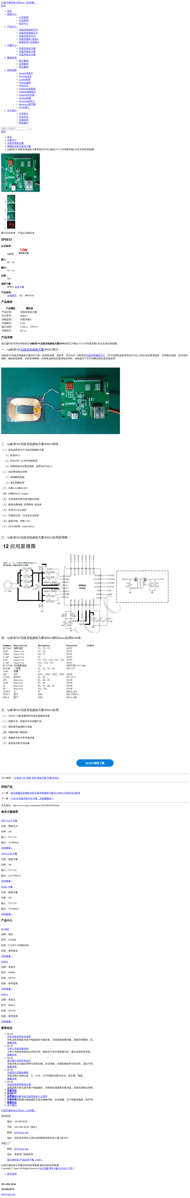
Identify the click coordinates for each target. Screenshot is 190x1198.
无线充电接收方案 (32, 349)
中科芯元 (23, 85)
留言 (3, 5)
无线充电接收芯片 (28, 33)
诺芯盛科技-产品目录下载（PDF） (25, 1160)
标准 (19, 778)
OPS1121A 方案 (9, 820)
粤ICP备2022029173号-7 (61, 1168)
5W (24, 778)
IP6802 (4, 962)
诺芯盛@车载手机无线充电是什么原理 (27, 1096)
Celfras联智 (24, 79)
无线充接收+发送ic (29, 39)
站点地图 (44, 1168)
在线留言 (12, 295)
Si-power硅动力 (27, 101)
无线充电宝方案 (27, 54)
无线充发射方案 (27, 48)
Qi (15, 778)
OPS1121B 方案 (9, 853)
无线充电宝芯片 (27, 36)
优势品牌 (12, 70)
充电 (33, 778)
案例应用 (12, 57)
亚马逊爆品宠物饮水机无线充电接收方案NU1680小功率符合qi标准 (45, 793)
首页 (9, 11)
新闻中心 (12, 14)
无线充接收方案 (27, 51)
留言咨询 (12, 1174)
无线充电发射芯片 (28, 30)
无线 (28, 778)
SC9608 (5, 929)
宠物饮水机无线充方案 (19, 146)
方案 (49, 778)
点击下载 (19, 287)
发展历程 (23, 120)
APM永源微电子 (27, 92)
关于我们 (12, 110)
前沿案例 (23, 67)
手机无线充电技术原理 (19, 1036)
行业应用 (12, 1099)
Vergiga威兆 (25, 82)
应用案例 (23, 64)
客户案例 (23, 61)
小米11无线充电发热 (17, 1048)
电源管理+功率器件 (29, 42)
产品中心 (12, 26)
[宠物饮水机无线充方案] (23, 254)
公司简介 (23, 113)
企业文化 (23, 116)
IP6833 (55, 778)
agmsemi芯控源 (26, 95)
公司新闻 (23, 17)
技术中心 (23, 23)
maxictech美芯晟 (27, 104)
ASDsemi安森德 (27, 89)
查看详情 (12, 1043)
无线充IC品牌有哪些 (17, 1072)
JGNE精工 (24, 107)
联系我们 (23, 123)
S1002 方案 (7, 887)
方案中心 (12, 45)
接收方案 (41, 778)
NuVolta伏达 (25, 76)
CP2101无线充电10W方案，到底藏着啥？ (32, 798)
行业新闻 (23, 20)
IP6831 (4, 994)
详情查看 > (7, 848)
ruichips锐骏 (25, 98)
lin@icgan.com (21, 1132)
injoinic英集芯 (26, 73)
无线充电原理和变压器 (19, 1084)
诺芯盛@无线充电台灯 (19, 1060)
